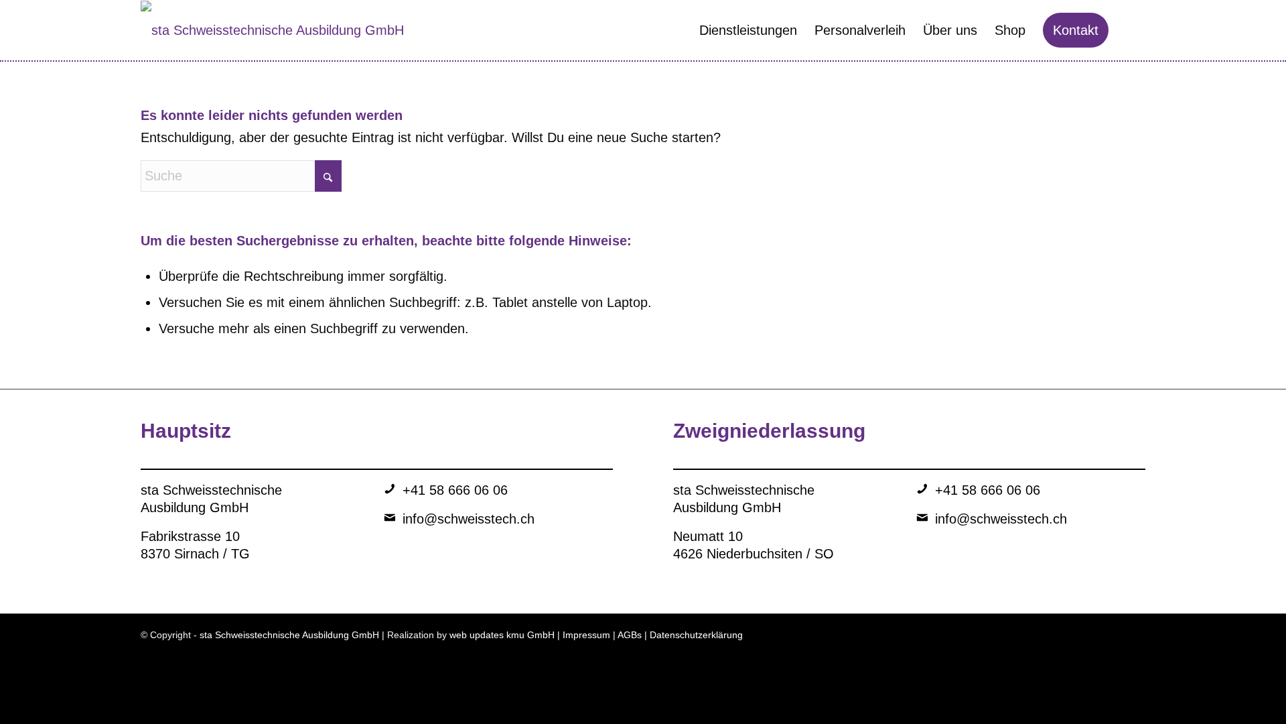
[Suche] (1131, 30)
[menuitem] (748, 30)
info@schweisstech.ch (468, 518)
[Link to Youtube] (1115, 639)
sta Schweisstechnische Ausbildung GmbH (289, 634)
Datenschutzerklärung (696, 634)
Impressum (586, 634)
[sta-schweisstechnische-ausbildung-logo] (272, 30)
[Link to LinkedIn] (1055, 639)
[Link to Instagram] (1075, 639)
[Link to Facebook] (1095, 639)
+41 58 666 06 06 (455, 490)
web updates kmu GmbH (502, 634)
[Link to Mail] (1135, 639)
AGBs (630, 634)
